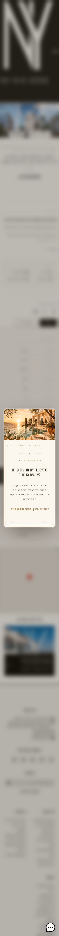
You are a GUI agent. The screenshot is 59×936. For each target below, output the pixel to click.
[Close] (10, 445)
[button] (50, 927)
